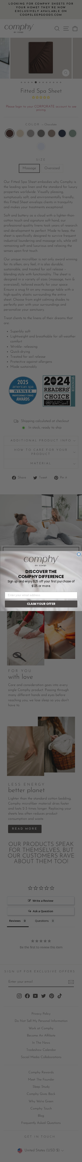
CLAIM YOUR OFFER (41, 604)
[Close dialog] (79, 554)
